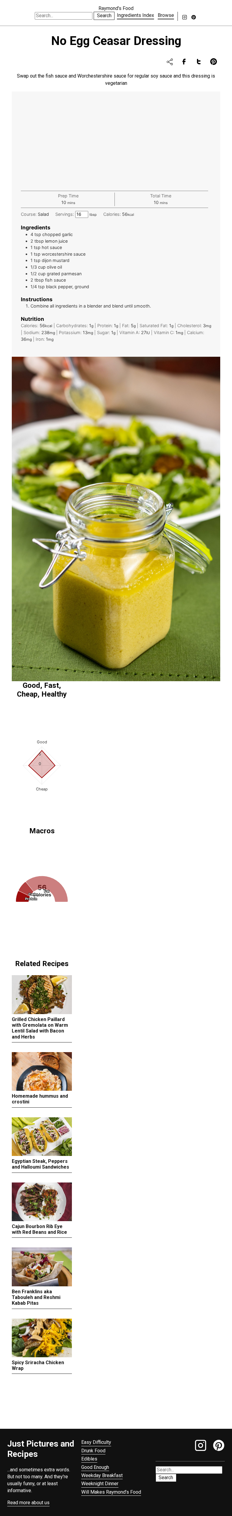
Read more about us (28, 1502)
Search (104, 15)
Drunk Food (93, 1451)
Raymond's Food (116, 8)
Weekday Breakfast (102, 1475)
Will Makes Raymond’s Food (111, 1492)
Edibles (89, 1459)
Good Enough (95, 1467)
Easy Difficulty (96, 1442)
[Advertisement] (116, 145)
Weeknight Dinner (99, 1483)
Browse (166, 15)
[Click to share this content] (170, 62)
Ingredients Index (135, 15)
